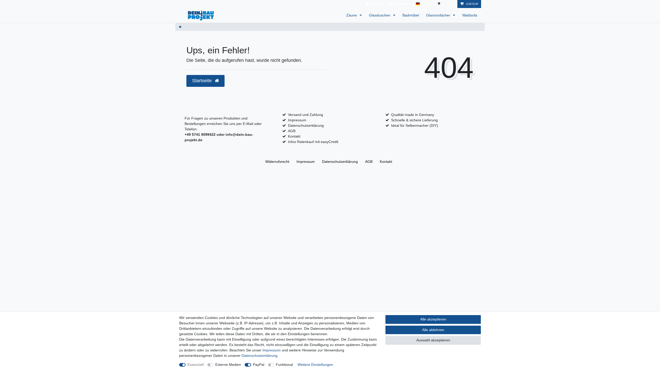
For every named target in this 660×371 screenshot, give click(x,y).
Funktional (284, 364)
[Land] (418, 4)
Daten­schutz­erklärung (340, 161)
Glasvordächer (438, 15)
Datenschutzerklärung (306, 125)
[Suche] (439, 4)
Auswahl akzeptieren (433, 340)
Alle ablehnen (433, 330)
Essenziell (195, 364)
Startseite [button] (202, 80)
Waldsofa (469, 15)
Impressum (297, 120)
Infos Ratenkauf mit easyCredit (313, 142)
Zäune (352, 15)
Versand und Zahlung (305, 115)
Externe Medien (228, 364)
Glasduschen (380, 15)
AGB (291, 131)
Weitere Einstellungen (315, 364)
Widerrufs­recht (277, 161)
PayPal (258, 364)
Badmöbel (410, 15)
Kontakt (294, 136)
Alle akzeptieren (433, 319)
